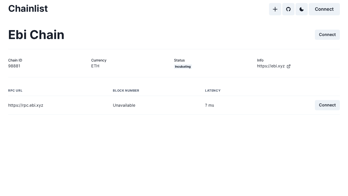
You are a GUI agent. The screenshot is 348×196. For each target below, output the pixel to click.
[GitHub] (288, 9)
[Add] (275, 9)
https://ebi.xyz (271, 65)
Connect (324, 9)
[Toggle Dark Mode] (302, 9)
